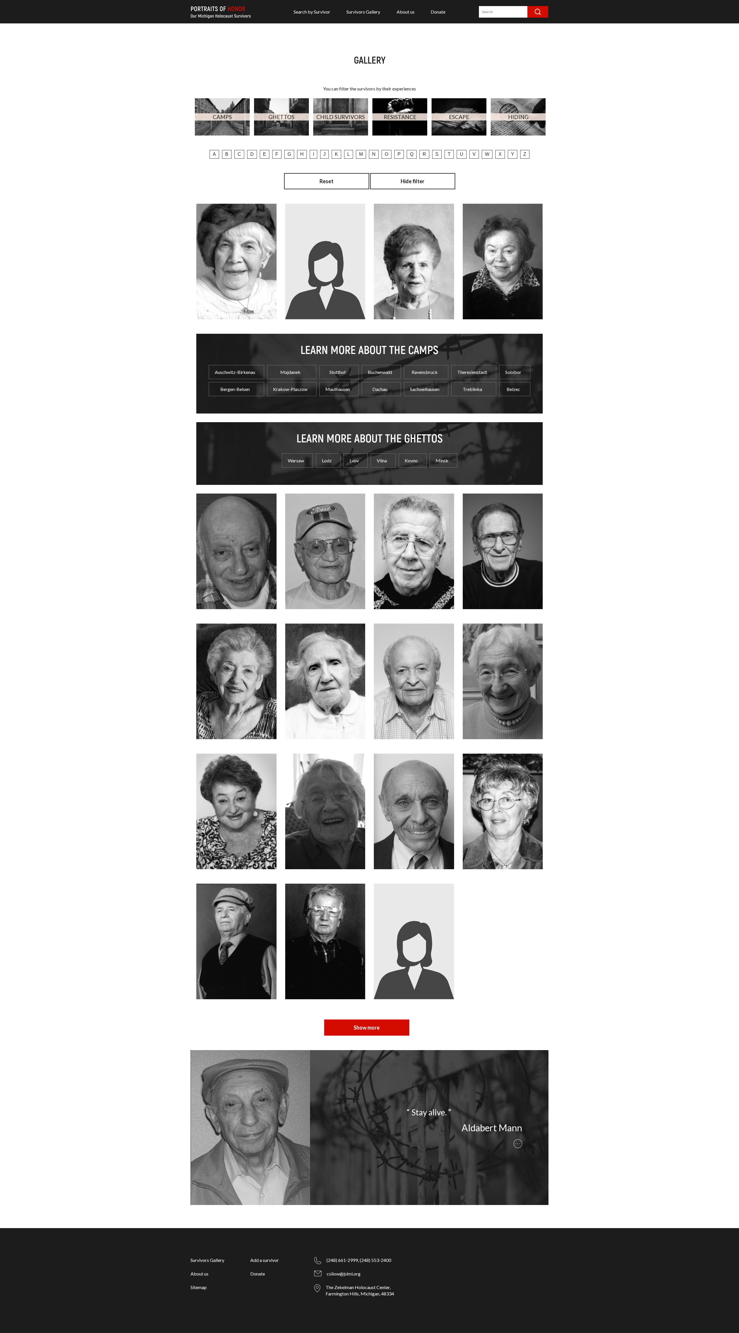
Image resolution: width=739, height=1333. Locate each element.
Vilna (382, 460)
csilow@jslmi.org (344, 1273)
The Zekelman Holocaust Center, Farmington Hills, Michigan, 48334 (360, 1290)
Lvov (354, 460)
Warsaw (296, 460)
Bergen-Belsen (235, 389)
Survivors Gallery (363, 11)
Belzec (513, 389)
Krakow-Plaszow (290, 389)
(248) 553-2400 (375, 1260)
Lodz (327, 460)
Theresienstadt (472, 372)
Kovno (411, 460)
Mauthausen (337, 389)
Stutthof (337, 372)
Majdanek (290, 372)
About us (406, 11)
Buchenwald (380, 372)
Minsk (442, 460)
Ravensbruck (425, 372)
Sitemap (199, 1287)
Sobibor (513, 372)
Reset (326, 181)
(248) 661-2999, (342, 1260)
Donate (438, 11)
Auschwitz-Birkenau (235, 372)
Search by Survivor (312, 11)
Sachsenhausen (424, 389)
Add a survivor (264, 1260)
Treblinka (472, 389)
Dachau (379, 389)
